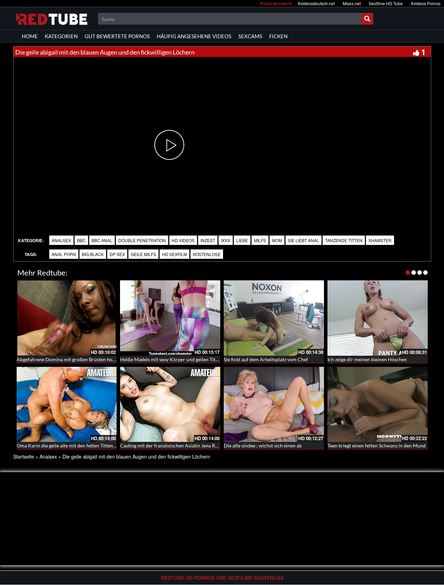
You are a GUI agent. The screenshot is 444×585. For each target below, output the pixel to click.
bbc (81, 240)
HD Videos (183, 240)
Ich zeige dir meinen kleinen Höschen (367, 359)
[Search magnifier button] (367, 19)
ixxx (225, 240)
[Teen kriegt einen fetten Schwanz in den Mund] (377, 404)
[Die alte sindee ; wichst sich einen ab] (274, 404)
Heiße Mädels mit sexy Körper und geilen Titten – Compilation (187, 359)
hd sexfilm (174, 254)
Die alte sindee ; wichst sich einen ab (263, 445)
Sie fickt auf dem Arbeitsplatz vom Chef (266, 359)
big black (93, 254)
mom (277, 240)
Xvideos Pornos (426, 3)
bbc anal (102, 240)
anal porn (64, 254)
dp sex (117, 254)
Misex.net (352, 3)
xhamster (380, 240)
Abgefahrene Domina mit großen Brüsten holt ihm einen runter (85, 359)
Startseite (23, 456)
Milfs (260, 240)
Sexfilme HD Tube (386, 3)
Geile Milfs (143, 254)
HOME (30, 36)
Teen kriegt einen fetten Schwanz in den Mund (376, 445)
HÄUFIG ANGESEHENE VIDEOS (194, 36)
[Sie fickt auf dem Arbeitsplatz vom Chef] (274, 318)
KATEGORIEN (61, 36)
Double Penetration (142, 240)
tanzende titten (343, 240)
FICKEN (278, 36)
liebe (242, 240)
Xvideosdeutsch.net (316, 3)
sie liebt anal (303, 240)
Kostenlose (207, 254)
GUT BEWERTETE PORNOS (117, 36)
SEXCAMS (250, 36)
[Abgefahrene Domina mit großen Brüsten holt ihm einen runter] (67, 318)
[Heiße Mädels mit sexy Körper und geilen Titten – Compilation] (170, 318)
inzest (207, 240)
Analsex (61, 240)
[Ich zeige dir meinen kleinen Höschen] (377, 318)
